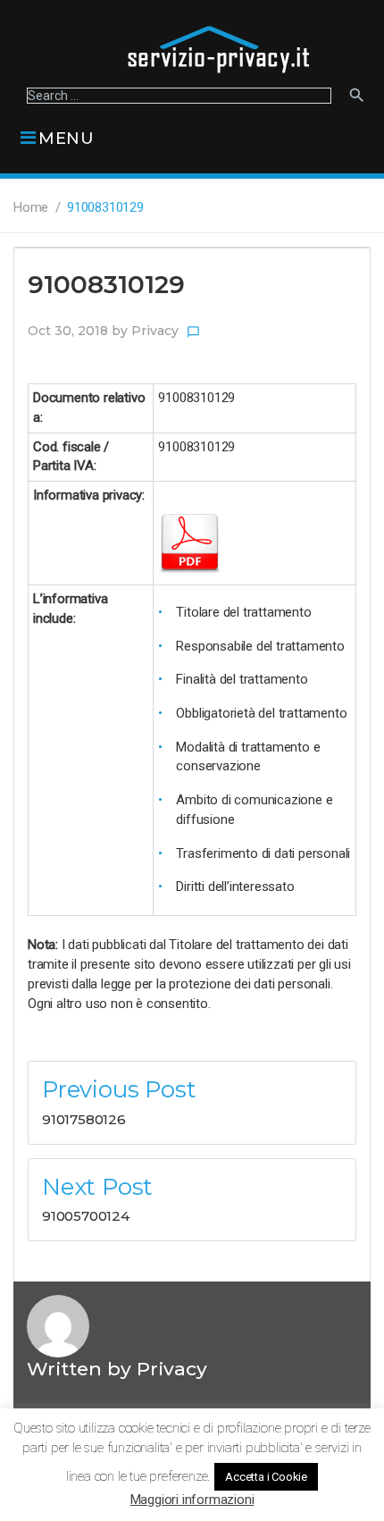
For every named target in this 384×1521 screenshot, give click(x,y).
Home (30, 207)
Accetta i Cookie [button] (266, 1476)
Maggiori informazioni (192, 1500)
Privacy (155, 331)
